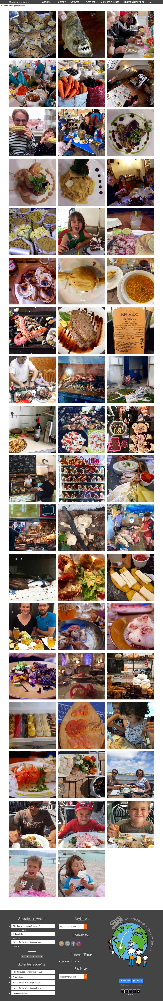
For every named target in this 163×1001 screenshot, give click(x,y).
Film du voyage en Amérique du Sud (27, 926)
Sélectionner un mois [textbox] (68, 926)
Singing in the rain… (21, 993)
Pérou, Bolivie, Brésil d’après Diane (27, 988)
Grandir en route (19, 2)
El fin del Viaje (19, 934)
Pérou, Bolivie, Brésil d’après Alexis (27, 942)
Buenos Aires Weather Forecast (32, 957)
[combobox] (73, 926)
